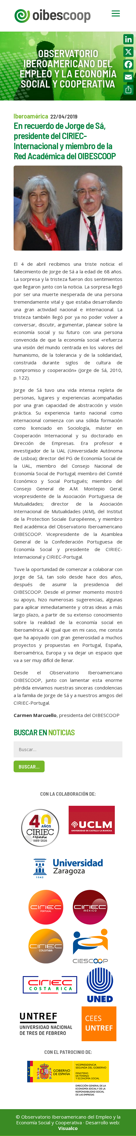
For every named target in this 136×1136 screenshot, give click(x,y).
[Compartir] (128, 89)
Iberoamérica (31, 116)
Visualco (68, 1128)
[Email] (128, 77)
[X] (128, 52)
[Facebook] (128, 64)
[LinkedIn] (128, 39)
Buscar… (29, 766)
